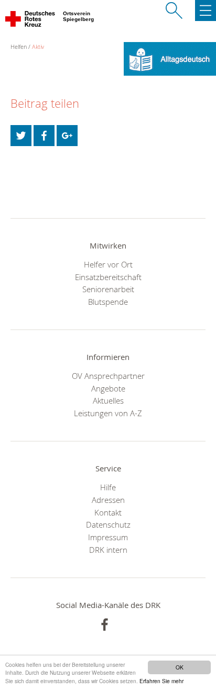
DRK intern (108, 549)
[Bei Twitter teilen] (20, 135)
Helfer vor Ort (108, 264)
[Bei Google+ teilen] (67, 135)
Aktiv (38, 46)
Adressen (108, 500)
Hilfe (108, 487)
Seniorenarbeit (108, 289)
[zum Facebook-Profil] (104, 624)
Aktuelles (108, 400)
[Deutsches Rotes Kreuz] (30, 21)
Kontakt (108, 512)
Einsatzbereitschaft (108, 277)
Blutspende (108, 301)
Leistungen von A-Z (108, 413)
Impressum (108, 537)
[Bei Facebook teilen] (44, 135)
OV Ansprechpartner (108, 375)
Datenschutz (108, 524)
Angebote (108, 388)
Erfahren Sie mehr (161, 681)
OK (179, 667)
